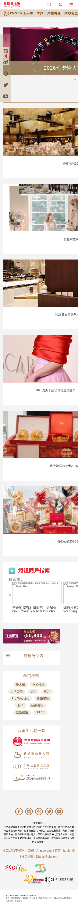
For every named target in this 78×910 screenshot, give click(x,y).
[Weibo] (5, 62)
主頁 (7, 898)
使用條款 (67, 898)
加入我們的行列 (45, 898)
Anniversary (44, 850)
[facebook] (5, 39)
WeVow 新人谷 (21, 13)
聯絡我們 (58, 898)
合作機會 (33, 898)
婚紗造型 (71, 13)
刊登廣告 (24, 898)
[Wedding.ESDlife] (12, 5)
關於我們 (15, 898)
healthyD (69, 850)
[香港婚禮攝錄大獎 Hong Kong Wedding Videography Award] (31, 778)
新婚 (31, 850)
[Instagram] (5, 50)
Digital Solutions (47, 856)
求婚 (40, 13)
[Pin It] (5, 73)
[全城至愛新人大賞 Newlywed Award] (31, 766)
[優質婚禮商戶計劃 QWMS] (31, 741)
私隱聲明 (9, 901)
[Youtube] (5, 96)
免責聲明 (39, 842)
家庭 (58, 850)
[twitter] (5, 85)
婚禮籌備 (54, 13)
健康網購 (28, 856)
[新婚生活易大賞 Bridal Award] (31, 755)
